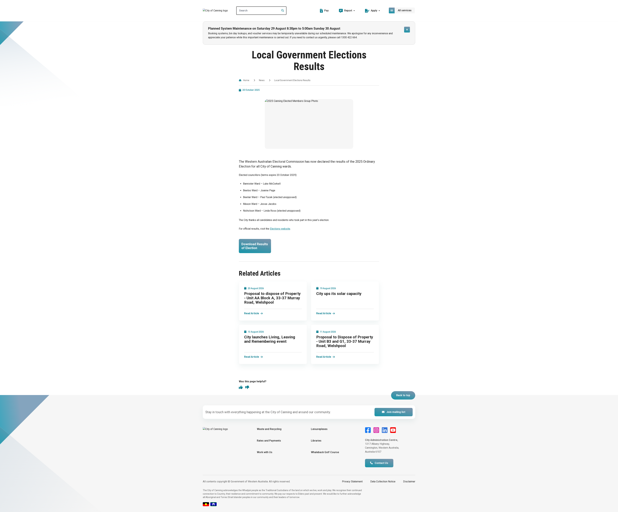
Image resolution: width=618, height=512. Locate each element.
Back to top (403, 395)
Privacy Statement (352, 481)
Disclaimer (409, 481)
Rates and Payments (269, 440)
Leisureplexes (319, 429)
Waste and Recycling (269, 429)
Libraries (316, 440)
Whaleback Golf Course (325, 452)
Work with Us (264, 452)
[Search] (281, 11)
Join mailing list (395, 412)
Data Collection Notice (382, 481)
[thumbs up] (241, 387)
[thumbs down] (247, 387)
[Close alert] (407, 30)
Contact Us (381, 463)
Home (246, 80)
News (262, 80)
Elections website (280, 228)
